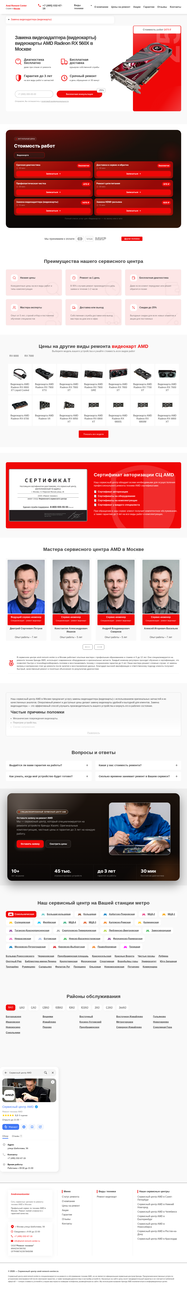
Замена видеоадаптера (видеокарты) (37, 202)
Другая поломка (132, 239)
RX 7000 (29, 356)
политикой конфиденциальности (55, 101)
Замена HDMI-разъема (109, 202)
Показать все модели (93, 434)
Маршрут (13, 1127)
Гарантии (148, 7)
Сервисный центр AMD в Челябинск (157, 1211)
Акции (137, 7)
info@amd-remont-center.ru (27, 1241)
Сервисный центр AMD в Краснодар (157, 1239)
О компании (101, 7)
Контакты (175, 7)
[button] (88, 647)
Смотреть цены (58, 843)
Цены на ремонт (120, 7)
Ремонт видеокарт (107, 1196)
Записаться (52, 173)
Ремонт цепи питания (108, 183)
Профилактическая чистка (31, 183)
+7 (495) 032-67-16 (52, 7)
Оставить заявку (30, 843)
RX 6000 (14, 356)
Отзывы (162, 7)
